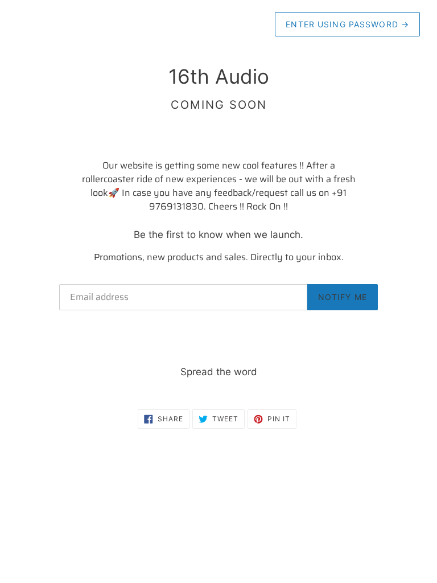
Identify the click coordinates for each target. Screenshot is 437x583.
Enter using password (347, 24)
